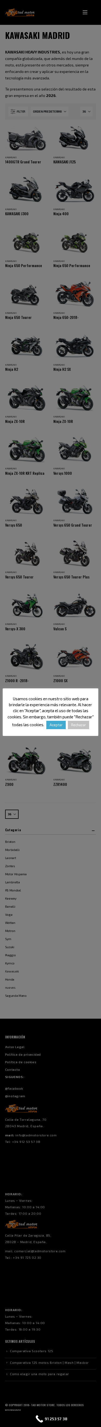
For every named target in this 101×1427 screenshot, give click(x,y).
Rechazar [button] (78, 725)
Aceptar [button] (56, 725)
